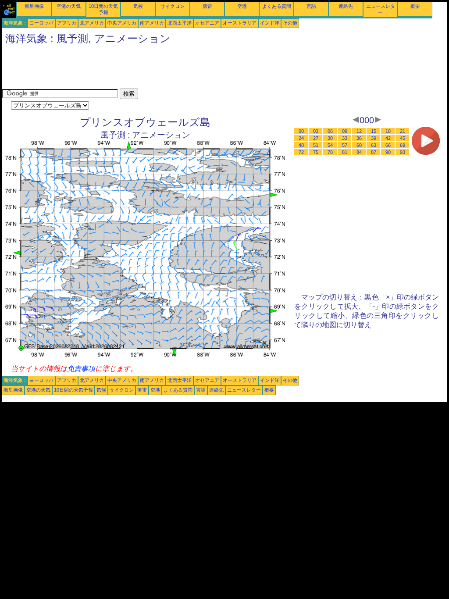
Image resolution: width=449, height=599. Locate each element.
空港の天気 (69, 6)
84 (359, 152)
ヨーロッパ (41, 22)
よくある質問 (276, 6)
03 (315, 131)
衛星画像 (34, 6)
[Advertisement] (161, 69)
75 (315, 152)
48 (301, 145)
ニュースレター (244, 389)
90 (388, 152)
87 (373, 152)
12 (359, 131)
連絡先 (346, 6)
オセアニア (207, 22)
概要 (415, 6)
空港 (242, 6)
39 (373, 138)
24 (301, 138)
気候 (138, 6)
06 (330, 131)
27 (315, 138)
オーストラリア (240, 22)
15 (373, 131)
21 (402, 131)
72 (301, 152)
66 (388, 145)
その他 (290, 22)
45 (402, 138)
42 (388, 138)
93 (402, 152)
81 (344, 152)
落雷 (207, 6)
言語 (311, 6)
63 (373, 145)
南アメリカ (152, 22)
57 (344, 145)
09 (344, 131)
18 (388, 131)
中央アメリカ (121, 22)
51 (315, 145)
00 (301, 131)
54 (330, 145)
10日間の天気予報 (73, 389)
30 (330, 138)
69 (402, 145)
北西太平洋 (179, 22)
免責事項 (81, 368)
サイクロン (172, 6)
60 (359, 145)
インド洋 (269, 22)
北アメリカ (92, 22)
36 (359, 138)
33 (344, 138)
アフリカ (66, 22)
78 (330, 152)
